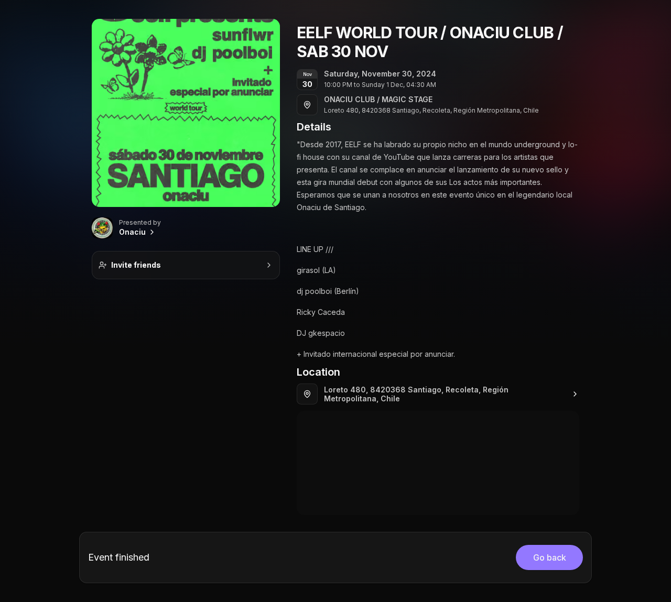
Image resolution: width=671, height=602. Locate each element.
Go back (549, 557)
